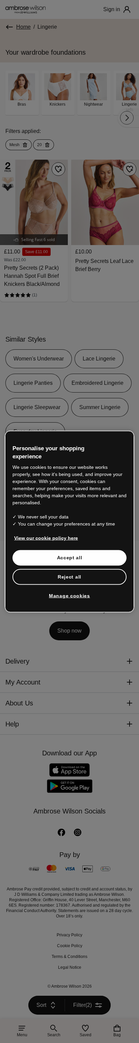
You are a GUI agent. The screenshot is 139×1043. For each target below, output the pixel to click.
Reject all (69, 569)
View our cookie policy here (43, 530)
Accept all (69, 549)
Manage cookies (69, 588)
